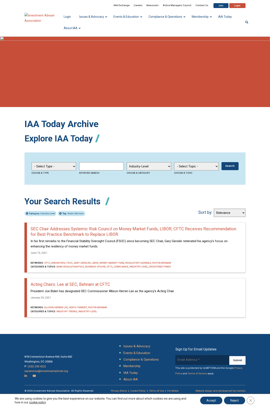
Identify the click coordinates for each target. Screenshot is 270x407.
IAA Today (130, 373)
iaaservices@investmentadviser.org (46, 371)
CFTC (47, 263)
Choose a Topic (183, 173)
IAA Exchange (121, 5)
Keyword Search (89, 173)
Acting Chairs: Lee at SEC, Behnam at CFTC (70, 284)
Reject (234, 400)
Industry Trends (67, 311)
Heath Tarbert (78, 307)
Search (230, 165)
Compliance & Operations (141, 359)
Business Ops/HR (95, 266)
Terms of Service (197, 373)
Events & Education (136, 353)
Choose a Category (138, 173)
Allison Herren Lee (56, 307)
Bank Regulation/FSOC (70, 266)
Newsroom (152, 5)
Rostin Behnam (73, 213)
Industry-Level (42, 213)
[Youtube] (34, 375)
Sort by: (205, 212)
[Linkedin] (25, 375)
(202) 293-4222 (37, 366)
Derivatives (58, 263)
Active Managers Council (177, 5)
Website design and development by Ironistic (221, 390)
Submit (237, 360)
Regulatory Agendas (138, 263)
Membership (131, 366)
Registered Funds (160, 266)
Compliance (121, 266)
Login (237, 5)
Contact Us (202, 5)
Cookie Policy (138, 390)
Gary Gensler (82, 263)
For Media (172, 390)
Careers (138, 5)
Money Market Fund (112, 263)
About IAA (130, 379)
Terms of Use (156, 390)
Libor (95, 263)
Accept (211, 400)
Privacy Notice (119, 390)
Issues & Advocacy (136, 346)
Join (220, 5)
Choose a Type (40, 173)
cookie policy (37, 402)
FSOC (69, 263)
